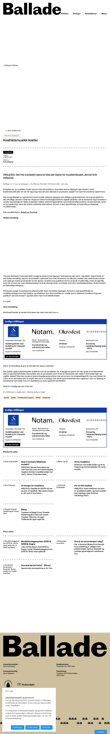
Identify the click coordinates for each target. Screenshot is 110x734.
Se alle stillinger (12, 356)
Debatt (13, 398)
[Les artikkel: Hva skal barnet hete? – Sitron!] (28, 571)
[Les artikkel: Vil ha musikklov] (81, 468)
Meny (104, 14)
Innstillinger (101, 732)
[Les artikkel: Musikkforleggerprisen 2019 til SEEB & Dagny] (28, 547)
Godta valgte (32, 727)
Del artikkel (8, 152)
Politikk (38, 398)
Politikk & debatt (11, 136)
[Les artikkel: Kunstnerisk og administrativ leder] (43, 339)
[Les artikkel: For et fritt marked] (81, 491)
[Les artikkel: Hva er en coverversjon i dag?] (81, 547)
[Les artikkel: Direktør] (70, 339)
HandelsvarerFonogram (26, 398)
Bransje (6, 398)
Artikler (65, 14)
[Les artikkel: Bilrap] (28, 515)
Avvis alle (46, 727)
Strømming (46, 398)
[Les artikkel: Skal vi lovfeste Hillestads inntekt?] (28, 468)
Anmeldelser (91, 14)
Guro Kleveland (9, 666)
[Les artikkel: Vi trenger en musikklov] (28, 491)
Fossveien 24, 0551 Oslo (65, 666)
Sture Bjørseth (8, 673)
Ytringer (77, 14)
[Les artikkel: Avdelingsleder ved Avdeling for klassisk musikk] (17, 339)
